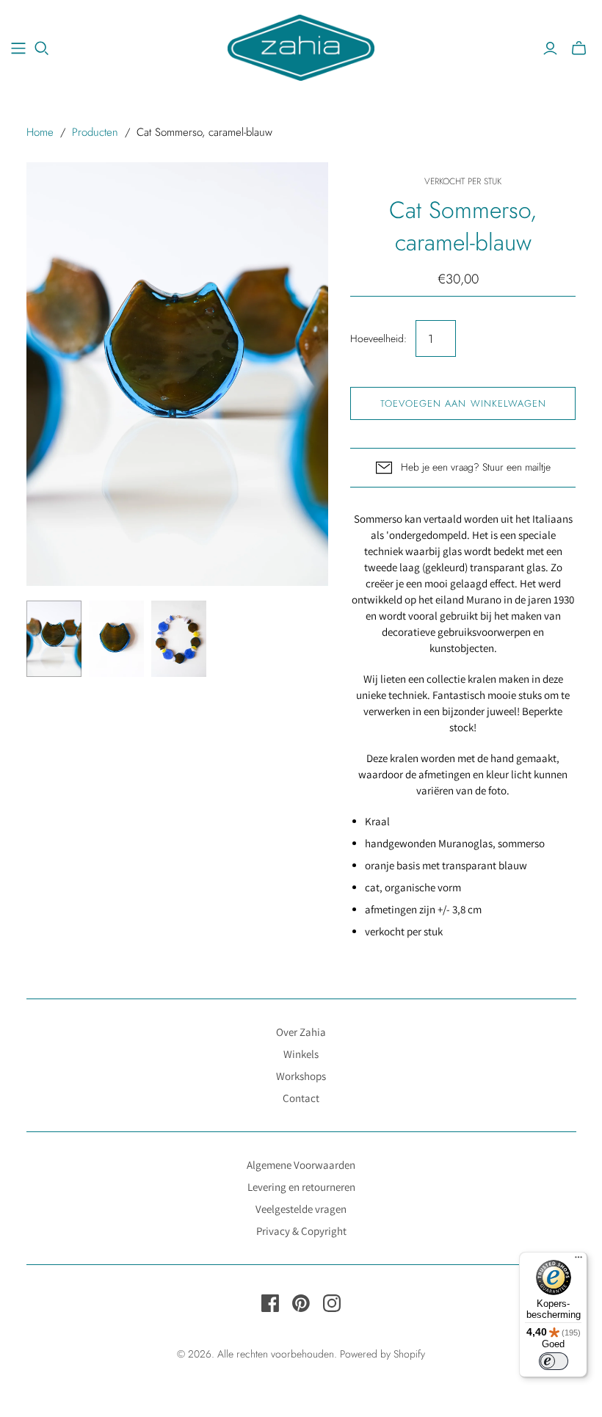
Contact (301, 1098)
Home (40, 132)
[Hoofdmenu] (18, 48)
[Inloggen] (550, 48)
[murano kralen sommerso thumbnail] (53, 639)
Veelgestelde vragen (301, 1209)
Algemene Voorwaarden (301, 1165)
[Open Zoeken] (42, 48)
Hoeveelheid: (378, 339)
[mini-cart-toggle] (579, 48)
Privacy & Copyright (301, 1231)
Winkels (301, 1054)
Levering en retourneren (301, 1187)
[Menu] (578, 1260)
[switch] (553, 1361)
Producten (95, 132)
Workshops (301, 1076)
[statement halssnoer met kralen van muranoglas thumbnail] (178, 639)
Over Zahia (301, 1032)
